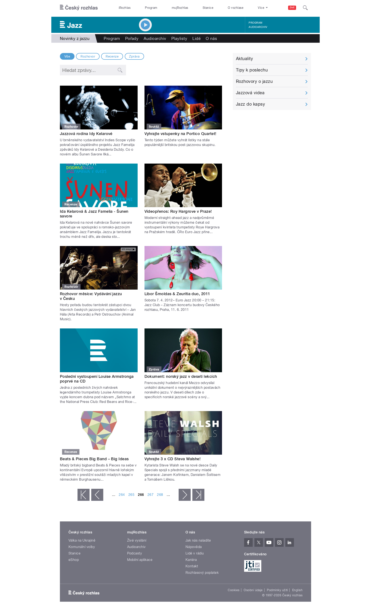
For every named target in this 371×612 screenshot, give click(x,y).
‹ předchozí (97, 495)
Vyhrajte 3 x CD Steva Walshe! (172, 459)
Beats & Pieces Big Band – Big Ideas (94, 459)
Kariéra (191, 560)
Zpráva (134, 56)
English (297, 590)
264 (122, 495)
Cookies (233, 590)
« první (84, 495)
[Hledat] (305, 7)
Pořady (132, 38)
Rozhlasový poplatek (202, 573)
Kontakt (192, 566)
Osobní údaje (253, 590)
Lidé (196, 38)
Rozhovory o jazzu (254, 81)
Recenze (112, 56)
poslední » (198, 495)
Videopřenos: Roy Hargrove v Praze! (178, 211)
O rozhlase (235, 7)
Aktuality (244, 58)
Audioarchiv (258, 27)
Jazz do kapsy (250, 104)
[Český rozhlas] (79, 7)
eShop (73, 560)
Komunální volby (81, 547)
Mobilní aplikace (140, 560)
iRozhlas (125, 7)
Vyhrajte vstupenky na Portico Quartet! (180, 133)
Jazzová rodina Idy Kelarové (86, 133)
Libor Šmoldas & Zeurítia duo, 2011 (177, 294)
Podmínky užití (277, 590)
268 (160, 495)
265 (131, 495)
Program (151, 7)
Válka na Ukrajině (81, 540)
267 (150, 495)
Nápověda (194, 547)
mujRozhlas (180, 7)
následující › (185, 495)
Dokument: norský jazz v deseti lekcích (180, 376)
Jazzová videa (250, 92)
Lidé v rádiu (195, 553)
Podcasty (134, 553)
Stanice (208, 7)
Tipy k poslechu (252, 70)
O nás (211, 38)
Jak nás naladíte (198, 540)
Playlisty (179, 38)
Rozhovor (88, 56)
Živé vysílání (136, 540)
